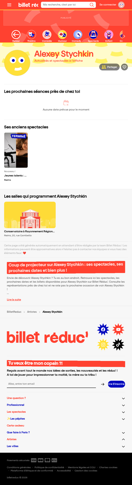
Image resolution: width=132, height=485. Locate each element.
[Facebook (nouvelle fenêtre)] (103, 329)
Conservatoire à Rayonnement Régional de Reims (29, 231)
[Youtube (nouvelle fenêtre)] (118, 329)
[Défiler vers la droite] (124, 36)
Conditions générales (19, 467)
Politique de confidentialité (49, 467)
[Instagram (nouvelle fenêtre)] (103, 345)
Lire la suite (14, 299)
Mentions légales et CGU (81, 467)
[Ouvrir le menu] (10, 5)
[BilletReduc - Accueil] (29, 5)
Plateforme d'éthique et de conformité (32, 470)
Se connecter (108, 4)
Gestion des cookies (86, 470)
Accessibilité (64, 470)
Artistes (32, 312)
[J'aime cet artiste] (124, 67)
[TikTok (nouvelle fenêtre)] (118, 345)
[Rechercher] (92, 5)
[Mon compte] (121, 5)
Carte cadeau (15, 425)
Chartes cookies (108, 467)
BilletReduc (14, 312)
